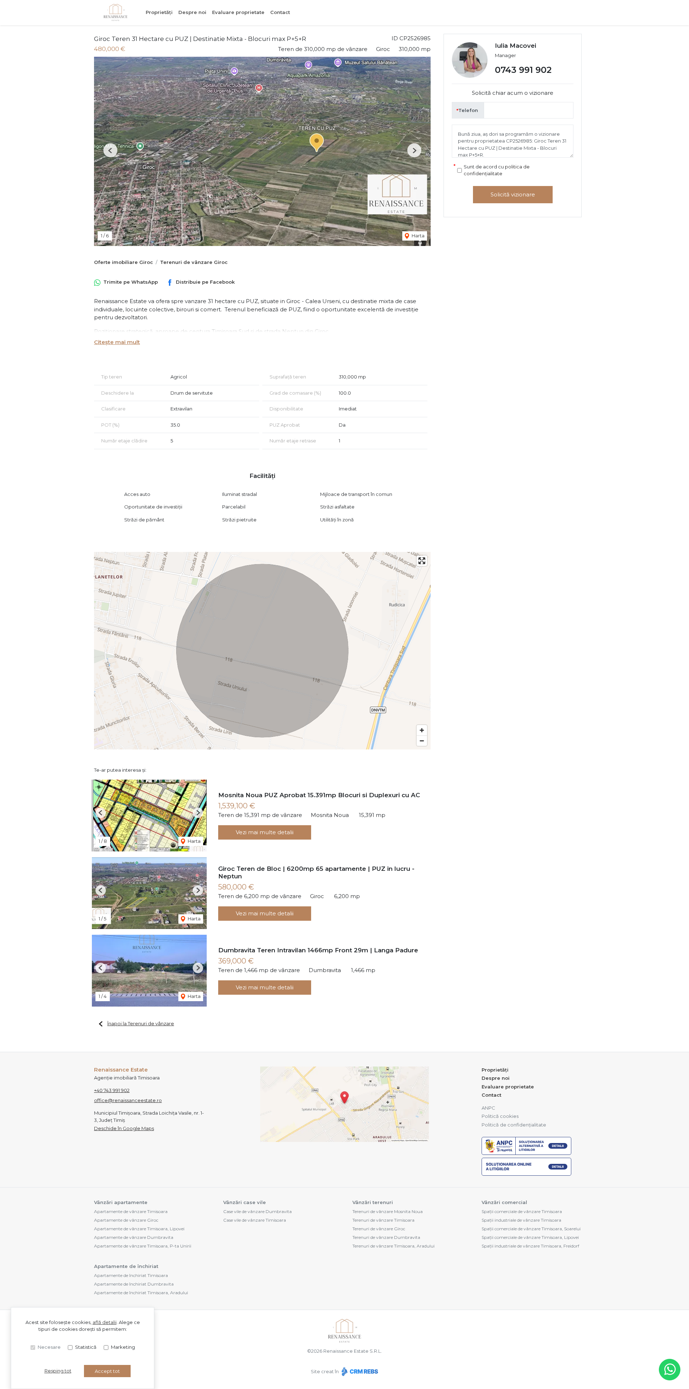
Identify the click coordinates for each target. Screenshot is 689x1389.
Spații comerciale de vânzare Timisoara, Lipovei (530, 1237)
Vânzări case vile (244, 1202)
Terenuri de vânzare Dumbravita (386, 1237)
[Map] (262, 650)
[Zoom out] (422, 740)
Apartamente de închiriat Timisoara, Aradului (141, 1292)
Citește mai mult (117, 342)
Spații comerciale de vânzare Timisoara (522, 1211)
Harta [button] (418, 235)
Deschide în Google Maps (124, 1128)
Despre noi (192, 12)
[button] (110, 150)
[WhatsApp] (669, 1369)
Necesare (49, 1347)
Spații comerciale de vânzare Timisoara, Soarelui (531, 1228)
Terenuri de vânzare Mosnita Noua (387, 1211)
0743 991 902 (523, 70)
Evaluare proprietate (238, 12)
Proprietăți (159, 12)
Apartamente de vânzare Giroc (126, 1220)
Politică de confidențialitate (514, 1125)
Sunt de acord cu (497, 170)
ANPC (488, 1108)
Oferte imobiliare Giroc (123, 262)
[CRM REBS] (359, 1371)
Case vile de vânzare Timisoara (254, 1220)
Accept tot (107, 1371)
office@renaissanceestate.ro (128, 1100)
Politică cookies (500, 1116)
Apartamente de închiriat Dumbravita (134, 1284)
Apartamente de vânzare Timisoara (131, 1211)
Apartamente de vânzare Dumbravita (133, 1237)
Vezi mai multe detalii (265, 832)
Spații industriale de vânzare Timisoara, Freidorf (530, 1246)
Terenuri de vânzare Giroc (194, 262)
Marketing (123, 1347)
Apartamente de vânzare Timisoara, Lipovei (139, 1228)
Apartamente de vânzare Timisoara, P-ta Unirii (142, 1246)
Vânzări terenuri (372, 1202)
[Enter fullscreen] (422, 561)
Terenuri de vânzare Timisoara (383, 1220)
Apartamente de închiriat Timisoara (131, 1275)
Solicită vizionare (513, 194)
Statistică (86, 1347)
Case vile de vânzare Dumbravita (257, 1211)
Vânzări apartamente (120, 1202)
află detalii (105, 1322)
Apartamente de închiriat (126, 1266)
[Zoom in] (422, 730)
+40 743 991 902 (112, 1090)
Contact (280, 12)
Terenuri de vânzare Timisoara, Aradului (393, 1246)
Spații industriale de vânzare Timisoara (521, 1220)
